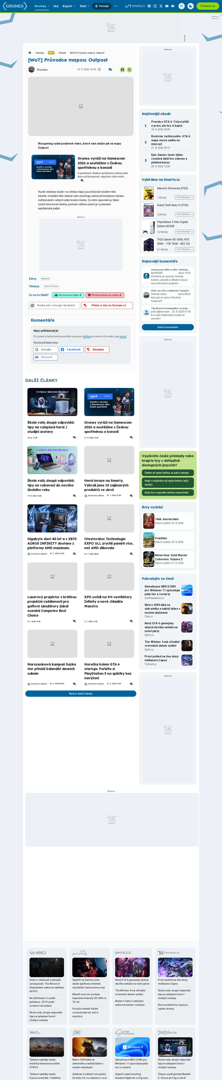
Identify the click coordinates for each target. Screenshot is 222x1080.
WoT (51, 52)
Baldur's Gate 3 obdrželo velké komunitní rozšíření (130, 1003)
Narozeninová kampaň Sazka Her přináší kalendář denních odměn (51, 669)
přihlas (87, 336)
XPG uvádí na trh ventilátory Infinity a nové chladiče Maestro (108, 601)
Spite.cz (149, 635)
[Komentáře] (110, 69)
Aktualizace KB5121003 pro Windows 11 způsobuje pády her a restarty (162, 590)
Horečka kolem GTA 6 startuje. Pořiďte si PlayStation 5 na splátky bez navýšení (107, 671)
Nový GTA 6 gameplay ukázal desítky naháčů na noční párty (161, 627)
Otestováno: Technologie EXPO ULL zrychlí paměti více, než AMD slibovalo (108, 543)
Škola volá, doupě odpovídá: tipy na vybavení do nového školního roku (50, 485)
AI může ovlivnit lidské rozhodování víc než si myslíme (85, 1012)
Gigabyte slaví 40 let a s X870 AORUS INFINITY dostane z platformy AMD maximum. (52, 543)
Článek (62, 53)
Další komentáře (168, 327)
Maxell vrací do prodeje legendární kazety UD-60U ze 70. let (89, 998)
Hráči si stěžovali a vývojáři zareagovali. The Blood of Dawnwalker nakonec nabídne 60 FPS (46, 986)
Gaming (40, 53)
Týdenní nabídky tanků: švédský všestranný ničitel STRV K (44, 1063)
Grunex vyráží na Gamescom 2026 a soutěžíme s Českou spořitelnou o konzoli (101, 163)
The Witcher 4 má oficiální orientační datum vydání (162, 643)
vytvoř (123, 336)
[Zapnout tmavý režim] (190, 6)
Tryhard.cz (150, 664)
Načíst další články (80, 693)
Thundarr (42, 69)
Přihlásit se (208, 6)
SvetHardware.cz (154, 598)
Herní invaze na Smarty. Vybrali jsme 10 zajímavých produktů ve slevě (106, 485)
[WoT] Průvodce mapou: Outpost (87, 53)
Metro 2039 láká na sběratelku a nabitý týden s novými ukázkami (162, 608)
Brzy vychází (152, 507)
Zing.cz (149, 616)
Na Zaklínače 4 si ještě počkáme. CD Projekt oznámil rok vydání (42, 1002)
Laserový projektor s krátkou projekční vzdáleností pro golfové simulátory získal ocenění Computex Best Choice (51, 606)
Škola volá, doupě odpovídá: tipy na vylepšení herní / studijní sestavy (50, 427)
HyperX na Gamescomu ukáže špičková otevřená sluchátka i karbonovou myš (88, 984)
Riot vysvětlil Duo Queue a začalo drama (173, 1006)
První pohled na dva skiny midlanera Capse (161, 658)
